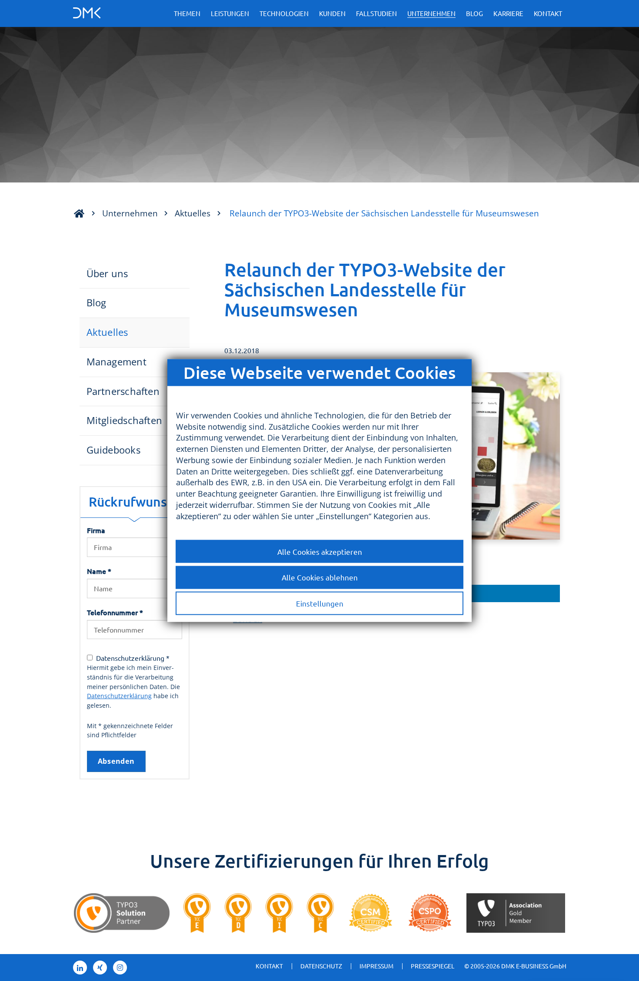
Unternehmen (431, 13)
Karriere (508, 13)
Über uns (107, 273)
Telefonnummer (115, 612)
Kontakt (548, 13)
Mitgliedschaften (125, 420)
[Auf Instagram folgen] (120, 967)
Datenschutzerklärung (119, 696)
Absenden (116, 761)
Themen (187, 13)
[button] (477, 593)
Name (99, 571)
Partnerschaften (123, 391)
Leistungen (230, 13)
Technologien (284, 13)
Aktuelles (192, 213)
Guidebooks (113, 450)
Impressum (376, 966)
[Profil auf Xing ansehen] (100, 967)
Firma (96, 530)
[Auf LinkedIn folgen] (80, 967)
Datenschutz (321, 966)
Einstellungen (319, 603)
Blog (474, 13)
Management (116, 361)
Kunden (332, 13)
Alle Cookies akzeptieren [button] (319, 551)
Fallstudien (376, 13)
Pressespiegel (432, 966)
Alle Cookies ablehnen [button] (320, 577)
